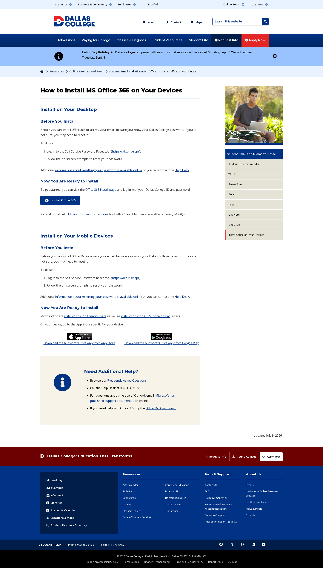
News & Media (254, 508)
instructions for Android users (85, 316)
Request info (217, 456)
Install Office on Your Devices (246, 235)
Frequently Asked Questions (127, 380)
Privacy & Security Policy (189, 562)
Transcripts (171, 511)
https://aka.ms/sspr (125, 151)
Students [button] (61, 4)
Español (153, 4)
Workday (56, 480)
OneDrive (234, 224)
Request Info (228, 40)
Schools (250, 515)
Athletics (127, 491)
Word (231, 174)
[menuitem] (254, 154)
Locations (62, 518)
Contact (175, 22)
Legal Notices (131, 562)
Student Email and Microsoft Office (132, 71)
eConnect (57, 495)
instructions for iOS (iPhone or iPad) (146, 316)
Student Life (198, 40)
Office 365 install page (100, 190)
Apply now (273, 456)
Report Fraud (215, 562)
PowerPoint (235, 184)
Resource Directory (69, 525)
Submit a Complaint (216, 515)
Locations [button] (257, 4)
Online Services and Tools (86, 71)
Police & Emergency (216, 498)
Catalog (127, 504)
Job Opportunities (256, 502)
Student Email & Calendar (243, 164)
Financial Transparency (157, 562)
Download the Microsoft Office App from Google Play (161, 343)
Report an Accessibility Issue (103, 562)
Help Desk (182, 170)
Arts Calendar (130, 485)
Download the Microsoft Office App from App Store (79, 343)
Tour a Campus (246, 456)
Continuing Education (177, 485)
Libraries (56, 503)
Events (250, 485)
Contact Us (211, 485)
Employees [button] (125, 4)
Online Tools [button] (231, 4)
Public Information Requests (221, 521)
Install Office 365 (63, 200)
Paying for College (96, 40)
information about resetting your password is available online (98, 170)
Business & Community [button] (93, 4)
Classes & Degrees (131, 40)
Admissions (66, 40)
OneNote (234, 214)
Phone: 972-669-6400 (81, 544)
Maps (198, 22)
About (151, 22)
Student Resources (167, 40)
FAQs (208, 491)
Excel (231, 194)
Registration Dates (175, 498)
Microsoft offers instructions (88, 214)
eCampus (57, 488)
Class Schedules (132, 511)
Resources (57, 71)
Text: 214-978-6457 (112, 544)
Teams (232, 204)
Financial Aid (172, 491)
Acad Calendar (63, 510)
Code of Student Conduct (137, 517)
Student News (173, 504)
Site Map (232, 562)
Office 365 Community (161, 408)
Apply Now (256, 40)
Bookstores (129, 498)
